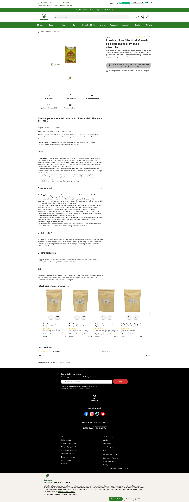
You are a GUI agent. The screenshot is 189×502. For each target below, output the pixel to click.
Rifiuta (140, 499)
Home (42, 31)
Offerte (40, 25)
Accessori (114, 25)
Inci (40, 268)
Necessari (49, 495)
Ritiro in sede (66, 440)
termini (88, 389)
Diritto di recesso (109, 461)
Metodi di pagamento (69, 447)
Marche (149, 25)
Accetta (129, 499)
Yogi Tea (108, 37)
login (67, 362)
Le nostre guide (108, 447)
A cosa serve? (45, 188)
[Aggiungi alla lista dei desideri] (57, 317)
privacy (96, 386)
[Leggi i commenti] (139, 36)
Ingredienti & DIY (88, 25)
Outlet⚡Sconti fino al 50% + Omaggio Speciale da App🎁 (94, 10)
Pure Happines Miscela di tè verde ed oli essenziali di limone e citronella (70, 119)
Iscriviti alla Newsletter (78, 375)
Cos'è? (41, 151)
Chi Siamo (106, 440)
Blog (104, 450)
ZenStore (45, 322)
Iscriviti (120, 381)
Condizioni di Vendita (110, 458)
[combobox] (91, 17)
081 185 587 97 (46, 3)
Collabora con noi (67, 454)
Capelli (51, 25)
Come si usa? (45, 232)
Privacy (105, 465)
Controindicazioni (47, 252)
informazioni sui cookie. (66, 491)
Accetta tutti (115, 499)
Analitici (58, 495)
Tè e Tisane (56, 31)
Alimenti (125, 25)
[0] (142, 18)
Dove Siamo (107, 443)
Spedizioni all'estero (68, 450)
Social (65, 495)
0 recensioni (147, 37)
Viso (63, 25)
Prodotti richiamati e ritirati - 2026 (115, 468)
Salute (137, 25)
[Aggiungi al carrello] (50, 317)
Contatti (64, 464)
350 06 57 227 (67, 3)
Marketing (72, 495)
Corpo (75, 25)
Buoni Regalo (66, 460)
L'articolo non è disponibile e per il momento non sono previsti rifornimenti (130, 65)
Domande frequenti (68, 457)
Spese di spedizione (68, 443)
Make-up (102, 25)
